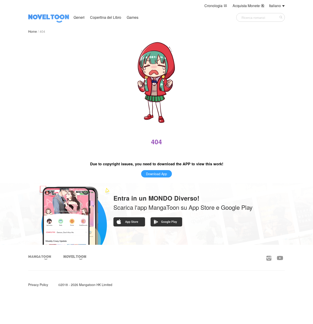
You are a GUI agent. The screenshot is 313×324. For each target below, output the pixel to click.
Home (32, 31)
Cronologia (215, 5)
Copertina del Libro (106, 17)
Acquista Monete (248, 5)
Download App (156, 174)
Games (132, 17)
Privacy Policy (38, 284)
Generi (79, 17)
